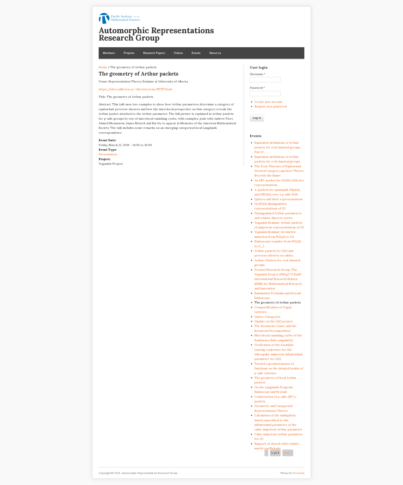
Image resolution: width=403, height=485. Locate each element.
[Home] (119, 23)
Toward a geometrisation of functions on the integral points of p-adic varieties (278, 368)
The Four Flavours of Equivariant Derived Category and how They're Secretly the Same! (279, 171)
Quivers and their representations (278, 199)
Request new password (270, 106)
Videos (178, 53)
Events (196, 53)
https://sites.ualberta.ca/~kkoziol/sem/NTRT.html (135, 89)
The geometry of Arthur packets (277, 302)
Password (257, 88)
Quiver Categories (267, 317)
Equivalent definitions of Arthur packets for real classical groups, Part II (277, 147)
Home (103, 67)
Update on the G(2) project (273, 321)
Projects (129, 53)
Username (257, 74)
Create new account (268, 102)
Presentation (108, 154)
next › (288, 453)
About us (215, 53)
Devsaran (298, 473)
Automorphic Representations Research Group (156, 34)
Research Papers (154, 53)
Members (109, 53)
